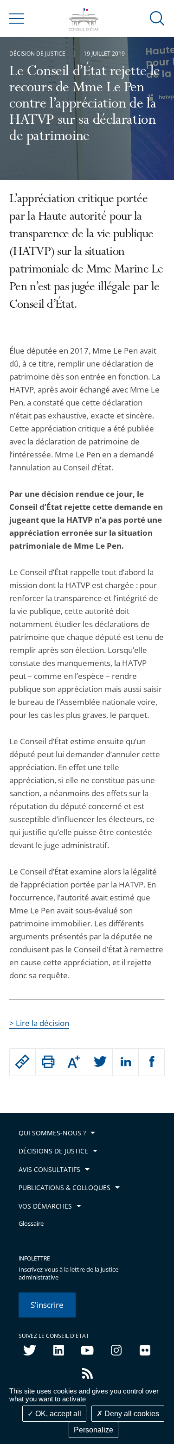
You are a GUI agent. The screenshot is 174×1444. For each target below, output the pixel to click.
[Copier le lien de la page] (22, 1062)
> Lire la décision (39, 1023)
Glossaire (31, 1224)
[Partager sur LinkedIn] (125, 1062)
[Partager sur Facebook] (152, 1062)
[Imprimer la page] (48, 1062)
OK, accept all (57, 1414)
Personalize (93, 1430)
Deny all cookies (131, 1414)
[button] (157, 18)
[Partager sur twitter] (100, 1062)
